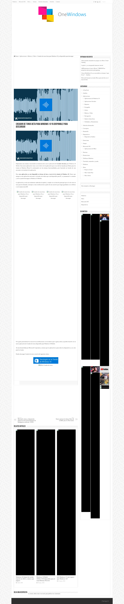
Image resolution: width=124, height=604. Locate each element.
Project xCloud (88, 169)
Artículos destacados (43, 1)
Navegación (87, 116)
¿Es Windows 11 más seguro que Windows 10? (65, 578)
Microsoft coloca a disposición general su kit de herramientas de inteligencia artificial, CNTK (27, 420)
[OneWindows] (62, 14)
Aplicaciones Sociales (90, 101)
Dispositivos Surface (89, 136)
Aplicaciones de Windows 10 (92, 98)
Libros (86, 110)
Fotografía (87, 107)
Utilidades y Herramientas (91, 122)
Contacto (58, 1)
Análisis (85, 93)
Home (16, 56)
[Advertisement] (62, 37)
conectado (42, 593)
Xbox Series (87, 175)
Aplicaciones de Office (90, 148)
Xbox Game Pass (88, 172)
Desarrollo (85, 131)
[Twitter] (96, 2)
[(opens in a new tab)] (104, 388)
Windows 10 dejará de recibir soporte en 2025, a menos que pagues (25, 578)
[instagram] (99, 2)
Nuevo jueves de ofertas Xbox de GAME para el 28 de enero (65, 419)
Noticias (85, 152)
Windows (14, 1)
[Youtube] (98, 2)
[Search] (111, 1)
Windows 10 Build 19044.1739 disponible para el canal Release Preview (45, 578)
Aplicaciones (23, 56)
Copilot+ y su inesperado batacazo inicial (92, 65)
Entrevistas (86, 140)
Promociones (86, 155)
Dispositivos (86, 134)
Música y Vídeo (32, 56)
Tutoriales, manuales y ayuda (90, 161)
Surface (34, 1)
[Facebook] (94, 2)
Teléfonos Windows (88, 158)
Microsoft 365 (22, 1)
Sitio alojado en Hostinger (88, 186)
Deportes (86, 104)
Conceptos (86, 128)
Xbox (84, 167)
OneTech (52, 1)
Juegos (85, 143)
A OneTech (86, 90)
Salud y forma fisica (89, 119)
